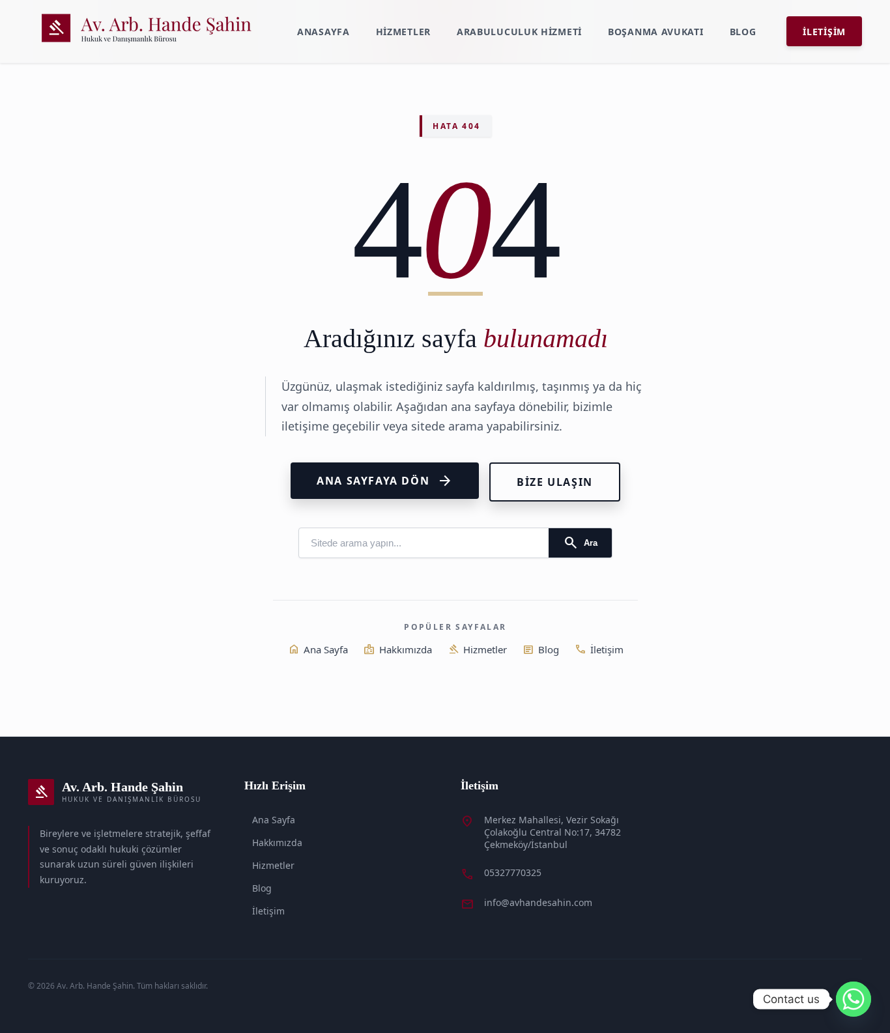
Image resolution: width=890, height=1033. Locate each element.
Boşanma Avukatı (656, 31)
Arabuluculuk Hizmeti (519, 31)
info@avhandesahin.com (538, 902)
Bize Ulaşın (555, 482)
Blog (743, 31)
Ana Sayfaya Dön (385, 481)
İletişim (824, 31)
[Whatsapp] (853, 999)
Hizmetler (403, 31)
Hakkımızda (398, 649)
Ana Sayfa (318, 649)
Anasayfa (323, 31)
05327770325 (512, 872)
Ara (580, 542)
